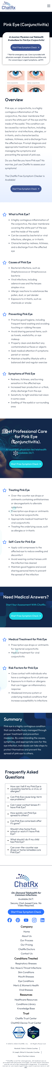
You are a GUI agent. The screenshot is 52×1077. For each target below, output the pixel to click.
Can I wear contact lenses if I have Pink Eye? (25, 806)
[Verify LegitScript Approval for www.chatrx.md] (33, 1032)
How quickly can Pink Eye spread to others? (23, 814)
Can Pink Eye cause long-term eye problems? (26, 798)
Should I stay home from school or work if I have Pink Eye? (25, 831)
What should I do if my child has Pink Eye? (24, 840)
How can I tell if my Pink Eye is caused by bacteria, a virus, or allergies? (26, 788)
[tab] (26, 789)
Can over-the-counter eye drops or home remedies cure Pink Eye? (25, 850)
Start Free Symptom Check (24, 47)
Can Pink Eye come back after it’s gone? (26, 822)
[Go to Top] (46, 1071)
